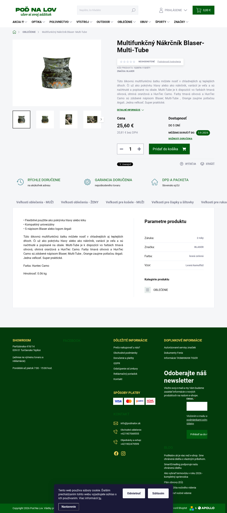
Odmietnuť (134, 493)
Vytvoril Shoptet (178, 508)
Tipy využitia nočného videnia (180, 487)
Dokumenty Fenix (173, 352)
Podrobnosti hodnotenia (169, 61)
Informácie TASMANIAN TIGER (181, 358)
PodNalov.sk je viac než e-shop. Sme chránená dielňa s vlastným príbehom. (185, 457)
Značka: (125, 71)
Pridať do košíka (165, 149)
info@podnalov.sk (130, 423)
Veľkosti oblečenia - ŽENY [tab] (79, 202)
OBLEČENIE (160, 290)
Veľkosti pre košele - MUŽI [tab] (125, 202)
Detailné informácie (128, 110)
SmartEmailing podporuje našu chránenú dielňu (181, 466)
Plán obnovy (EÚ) (173, 482)
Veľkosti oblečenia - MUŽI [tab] (35, 202)
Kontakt (118, 379)
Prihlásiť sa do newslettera (204, 434)
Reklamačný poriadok (125, 373)
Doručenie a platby (124, 358)
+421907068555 (131, 431)
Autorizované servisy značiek (180, 347)
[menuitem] (20, 22)
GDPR (117, 363)
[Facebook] (116, 453)
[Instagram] (123, 453)
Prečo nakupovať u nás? (127, 347)
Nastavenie (69, 506)
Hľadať (133, 10)
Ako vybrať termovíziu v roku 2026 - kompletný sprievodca (183, 475)
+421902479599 (131, 442)
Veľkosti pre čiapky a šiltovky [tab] (173, 202)
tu (100, 498)
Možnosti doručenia (180, 138)
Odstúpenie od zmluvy (126, 368)
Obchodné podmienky (125, 352)
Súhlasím (158, 493)
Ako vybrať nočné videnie (177, 493)
